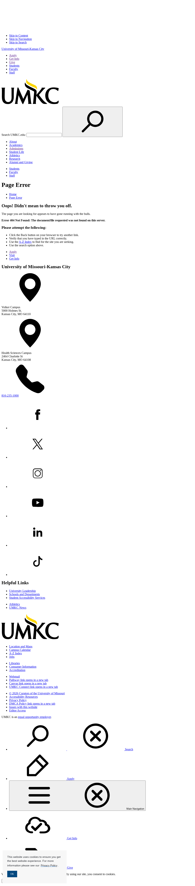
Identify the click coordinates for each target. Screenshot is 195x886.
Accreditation (17, 670)
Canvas (28, 683)
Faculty (13, 69)
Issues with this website (23, 707)
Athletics (14, 155)
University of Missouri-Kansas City (23, 48)
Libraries (14, 663)
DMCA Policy (32, 703)
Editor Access (17, 710)
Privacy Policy (18, 700)
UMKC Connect (33, 686)
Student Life (16, 152)
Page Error (15, 197)
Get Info (14, 58)
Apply (13, 55)
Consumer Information (22, 666)
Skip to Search (18, 42)
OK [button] (12, 874)
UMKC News (17, 607)
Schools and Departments (24, 594)
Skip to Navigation (20, 39)
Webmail (14, 676)
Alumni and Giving (21, 162)
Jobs (11, 656)
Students (14, 65)
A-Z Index (25, 241)
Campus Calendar (20, 649)
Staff (12, 72)
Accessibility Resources (23, 696)
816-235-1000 (10, 395)
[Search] (92, 122)
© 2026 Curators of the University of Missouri (37, 693)
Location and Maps (20, 646)
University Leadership (22, 590)
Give (12, 62)
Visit (12, 255)
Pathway (28, 680)
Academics (15, 145)
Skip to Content (18, 35)
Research (14, 158)
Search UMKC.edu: (14, 134)
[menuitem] (101, 736)
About (13, 141)
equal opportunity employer (34, 717)
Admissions (16, 148)
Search (128, 749)
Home (13, 194)
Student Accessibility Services (27, 597)
